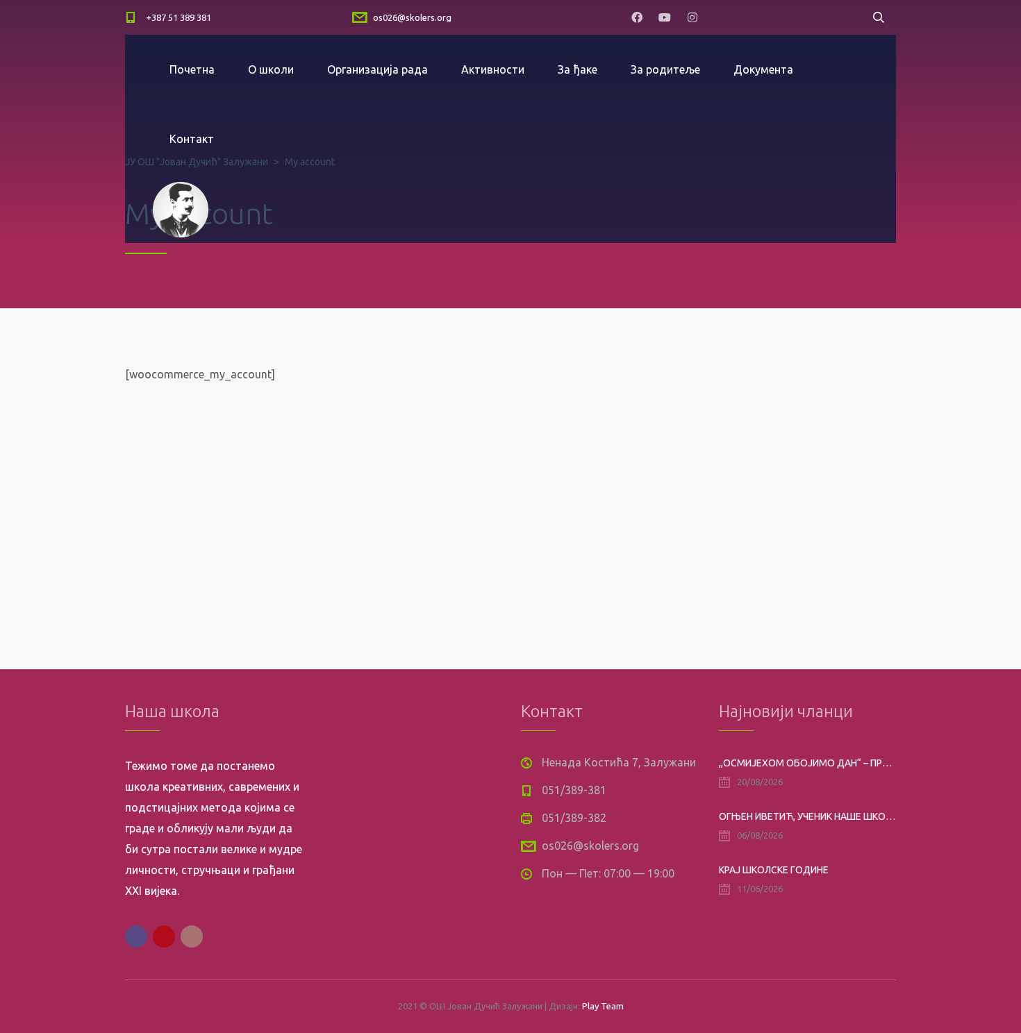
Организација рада (377, 69)
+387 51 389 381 (178, 17)
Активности (492, 69)
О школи (271, 69)
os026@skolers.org (412, 17)
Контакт (191, 139)
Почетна (192, 69)
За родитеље (665, 69)
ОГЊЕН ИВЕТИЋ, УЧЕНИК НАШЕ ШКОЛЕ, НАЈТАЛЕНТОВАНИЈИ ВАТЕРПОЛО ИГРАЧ (807, 816)
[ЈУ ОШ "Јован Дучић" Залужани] (180, 208)
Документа (763, 69)
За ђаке (577, 69)
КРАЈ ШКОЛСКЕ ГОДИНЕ (774, 869)
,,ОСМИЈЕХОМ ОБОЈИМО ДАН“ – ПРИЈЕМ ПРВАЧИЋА (807, 763)
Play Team (603, 1006)
